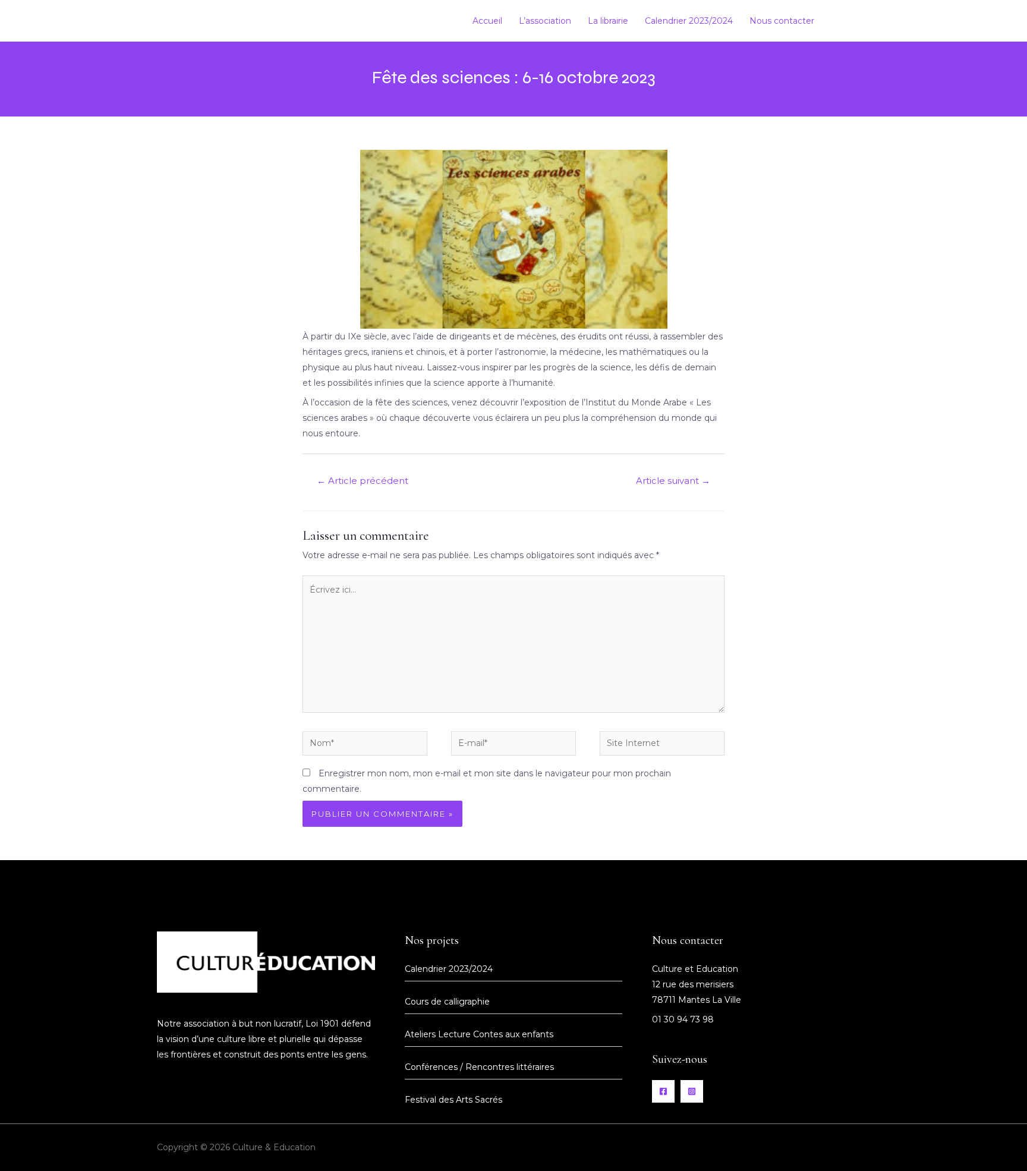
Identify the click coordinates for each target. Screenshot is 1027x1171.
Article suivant (673, 481)
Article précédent (362, 481)
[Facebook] (841, 21)
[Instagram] (863, 21)
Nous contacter (781, 20)
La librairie (608, 20)
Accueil (487, 20)
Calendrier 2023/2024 (689, 20)
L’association (545, 20)
